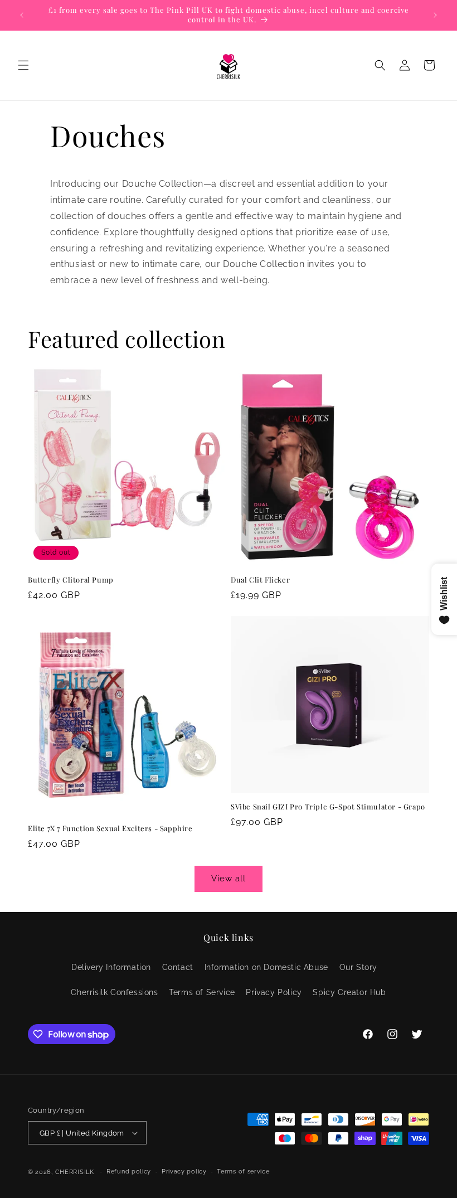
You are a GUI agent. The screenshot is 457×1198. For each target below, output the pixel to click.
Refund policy (128, 1171)
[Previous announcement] (21, 15)
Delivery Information (111, 967)
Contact (177, 967)
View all (228, 879)
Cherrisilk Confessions (114, 992)
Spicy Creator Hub (349, 992)
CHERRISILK (74, 1172)
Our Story (358, 967)
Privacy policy (184, 1171)
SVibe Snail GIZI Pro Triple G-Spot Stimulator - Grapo (328, 806)
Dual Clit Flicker (260, 579)
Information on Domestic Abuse (266, 967)
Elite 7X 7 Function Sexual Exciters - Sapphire (110, 828)
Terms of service (243, 1171)
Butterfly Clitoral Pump (71, 579)
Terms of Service (202, 992)
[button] (23, 65)
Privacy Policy (274, 992)
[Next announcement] (435, 15)
